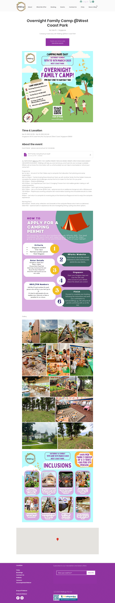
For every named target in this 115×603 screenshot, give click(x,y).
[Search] (97, 6)
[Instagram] (22, 598)
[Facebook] (18, 598)
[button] (53, 7)
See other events (57, 43)
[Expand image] (31, 331)
